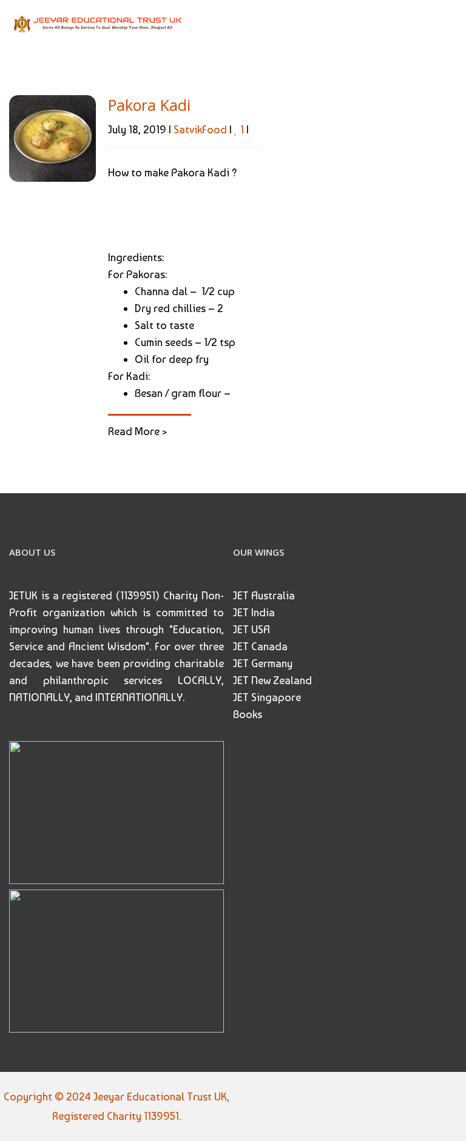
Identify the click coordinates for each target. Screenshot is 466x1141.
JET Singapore (267, 697)
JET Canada (260, 646)
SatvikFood (200, 129)
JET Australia (264, 595)
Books (247, 714)
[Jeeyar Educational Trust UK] (98, 23)
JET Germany (262, 663)
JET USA (251, 629)
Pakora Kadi (149, 105)
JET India (254, 612)
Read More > (137, 431)
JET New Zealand (272, 680)
